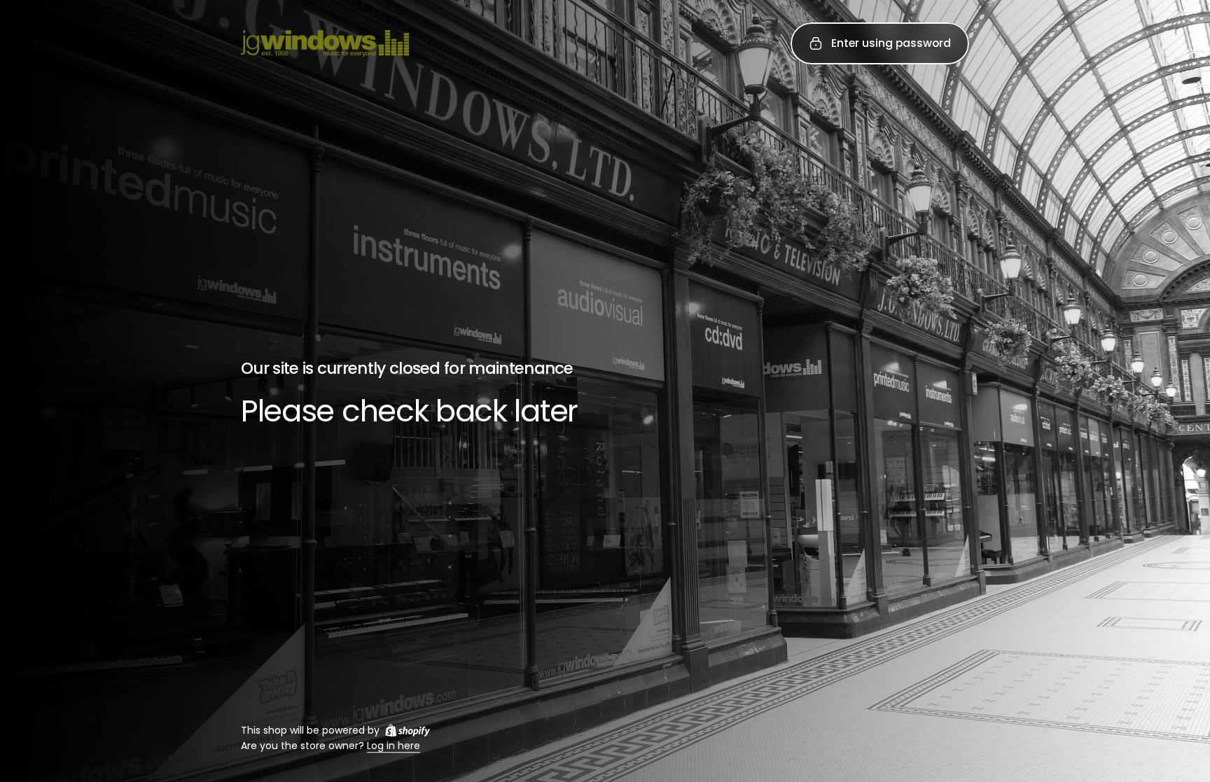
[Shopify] (407, 730)
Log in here (393, 746)
